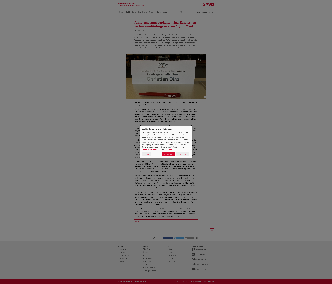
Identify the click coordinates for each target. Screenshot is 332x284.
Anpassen (146, 154)
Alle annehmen (182, 154)
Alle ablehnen (168, 154)
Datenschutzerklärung (150, 149)
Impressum (168, 149)
